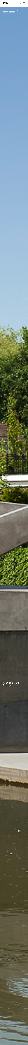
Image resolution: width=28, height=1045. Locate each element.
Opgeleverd (12, 12)
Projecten (5, 10)
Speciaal (5, 12)
